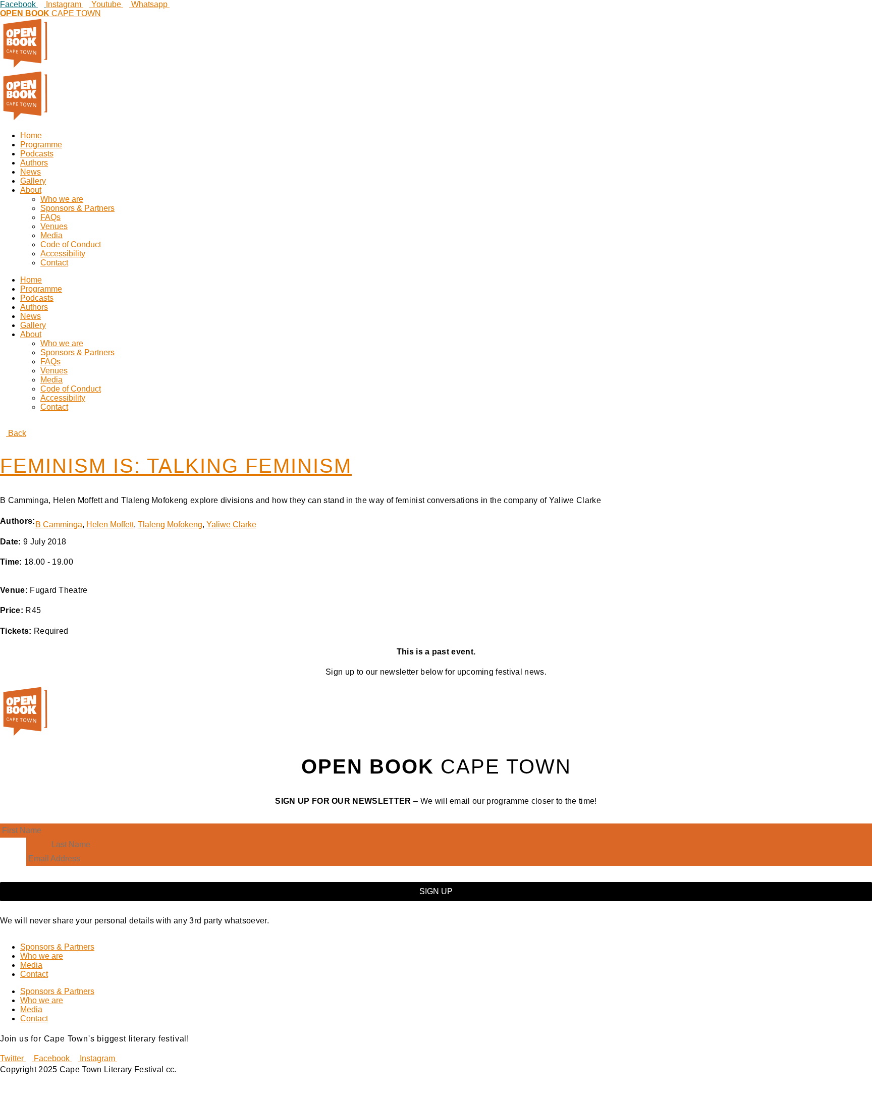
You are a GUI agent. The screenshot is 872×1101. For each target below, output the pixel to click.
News (30, 172)
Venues (54, 226)
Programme (41, 144)
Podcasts (36, 153)
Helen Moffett (110, 524)
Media (51, 235)
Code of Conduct (70, 244)
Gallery (33, 181)
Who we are (61, 199)
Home (31, 135)
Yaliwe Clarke (231, 524)
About (30, 190)
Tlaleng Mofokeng (170, 524)
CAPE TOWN (50, 13)
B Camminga (58, 524)
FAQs (50, 217)
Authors (34, 162)
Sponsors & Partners (77, 208)
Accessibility (62, 253)
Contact (54, 262)
